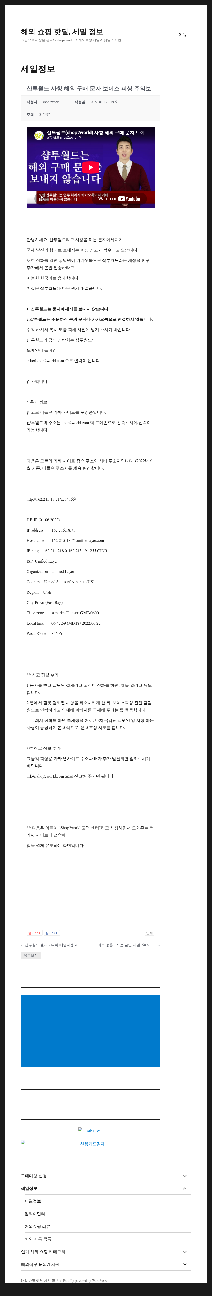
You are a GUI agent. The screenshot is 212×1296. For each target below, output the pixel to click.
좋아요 (34, 933)
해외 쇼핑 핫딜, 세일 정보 (62, 31)
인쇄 (149, 933)
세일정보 (29, 1188)
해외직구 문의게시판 (40, 1264)
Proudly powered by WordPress (85, 1280)
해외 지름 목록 (38, 1239)
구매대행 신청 (34, 1175)
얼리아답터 (35, 1213)
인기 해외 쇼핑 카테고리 (43, 1251)
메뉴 (183, 34)
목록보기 (31, 955)
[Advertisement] (91, 1031)
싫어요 (51, 933)
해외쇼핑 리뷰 (37, 1226)
